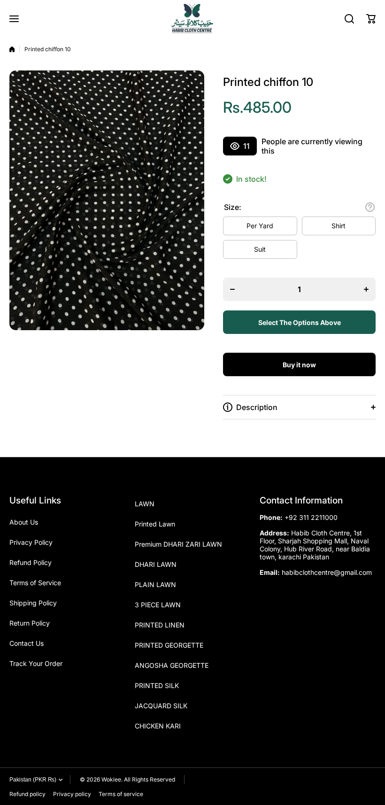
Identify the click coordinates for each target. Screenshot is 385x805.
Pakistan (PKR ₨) (32, 779)
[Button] (370, 207)
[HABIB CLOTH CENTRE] (192, 18)
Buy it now (299, 365)
